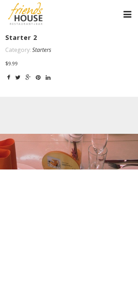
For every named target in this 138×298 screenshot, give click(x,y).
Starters (41, 50)
